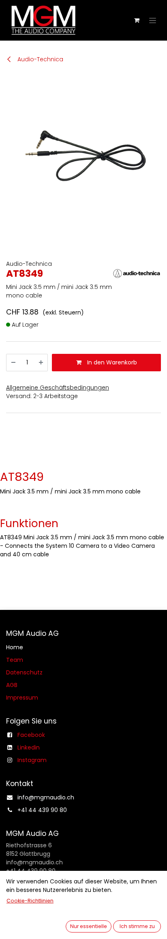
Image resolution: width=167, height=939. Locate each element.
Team (14, 660)
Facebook (31, 735)
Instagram (32, 760)
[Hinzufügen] (41, 362)
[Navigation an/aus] (152, 20)
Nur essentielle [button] (88, 926)
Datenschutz (24, 672)
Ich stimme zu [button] (137, 926)
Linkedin (28, 747)
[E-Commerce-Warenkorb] (136, 20)
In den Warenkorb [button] (111, 362)
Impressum (22, 697)
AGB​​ (11, 685)
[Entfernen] (13, 362)
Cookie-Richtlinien (30, 900)
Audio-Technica (39, 59)
